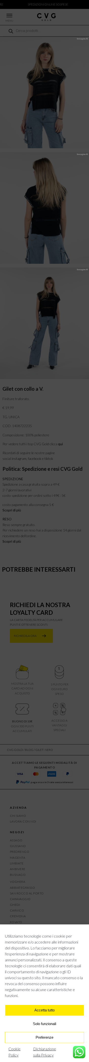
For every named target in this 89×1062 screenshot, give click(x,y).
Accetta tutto (44, 1010)
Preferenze (44, 1037)
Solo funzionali (44, 1024)
